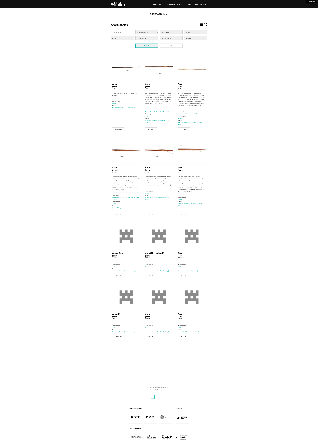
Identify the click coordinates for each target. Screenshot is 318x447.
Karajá (114, 266)
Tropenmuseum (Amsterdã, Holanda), (188, 271)
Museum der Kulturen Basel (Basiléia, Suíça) (124, 271)
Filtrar (146, 45)
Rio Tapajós (115, 199)
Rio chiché (166, 112)
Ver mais (118, 129)
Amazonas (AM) (182, 114)
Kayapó (114, 103)
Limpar (171, 45)
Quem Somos (157, 4)
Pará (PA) (160, 112)
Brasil (155, 112)
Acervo (179, 4)
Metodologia (171, 4)
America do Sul (149, 112)
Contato (203, 4)
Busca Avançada (192, 4)
